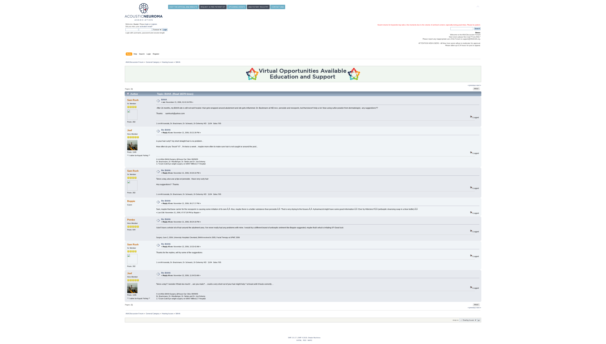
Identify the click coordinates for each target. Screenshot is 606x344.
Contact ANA (278, 7)
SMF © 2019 (302, 337)
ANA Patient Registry (258, 7)
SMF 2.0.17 (292, 337)
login (147, 24)
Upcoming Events (237, 7)
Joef (129, 130)
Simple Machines (314, 337)
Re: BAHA (166, 130)
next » (478, 85)
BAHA (164, 100)
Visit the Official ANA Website (183, 7)
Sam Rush (133, 100)
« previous (472, 85)
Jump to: (456, 320)
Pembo (131, 219)
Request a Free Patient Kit (213, 7)
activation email (146, 26)
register (154, 24)
